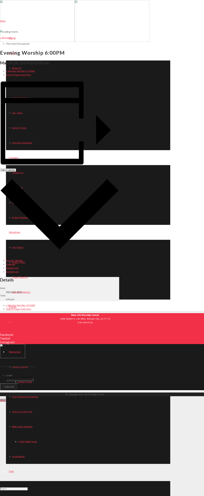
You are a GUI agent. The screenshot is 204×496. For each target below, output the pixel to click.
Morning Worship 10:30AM (20, 70)
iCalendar (10, 264)
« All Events (6, 37)
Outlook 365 (12, 267)
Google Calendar (14, 260)
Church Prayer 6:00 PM (18, 74)
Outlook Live (12, 271)
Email (9, 375)
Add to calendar (8, 170)
